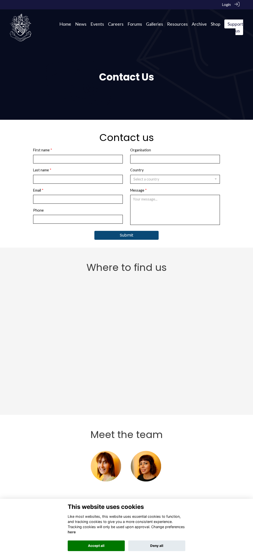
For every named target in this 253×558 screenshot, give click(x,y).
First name (41, 150)
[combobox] (175, 179)
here (72, 532)
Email (37, 190)
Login (226, 4)
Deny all (156, 546)
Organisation (140, 150)
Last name (41, 170)
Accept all (96, 546)
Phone (38, 210)
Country (137, 170)
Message (137, 190)
